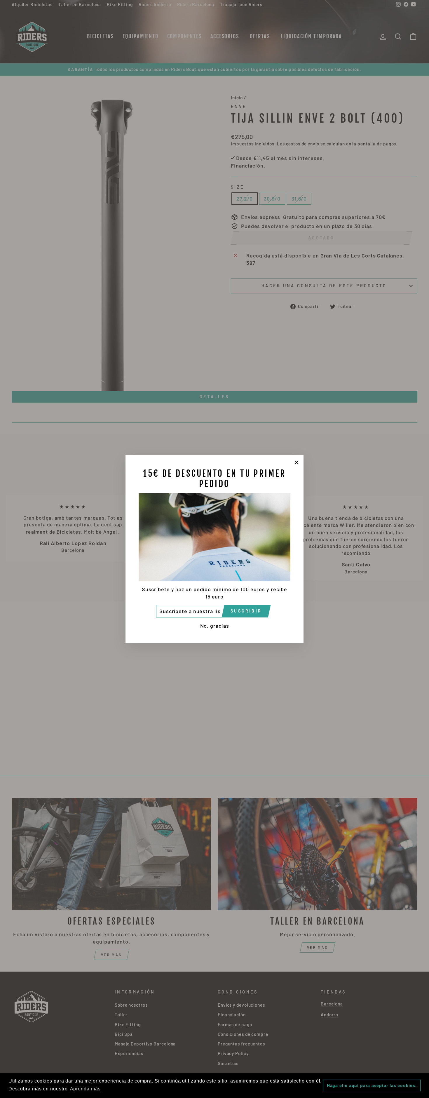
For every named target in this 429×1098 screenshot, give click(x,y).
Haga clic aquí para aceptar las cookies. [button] (372, 1085)
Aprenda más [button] (85, 1088)
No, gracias (214, 625)
